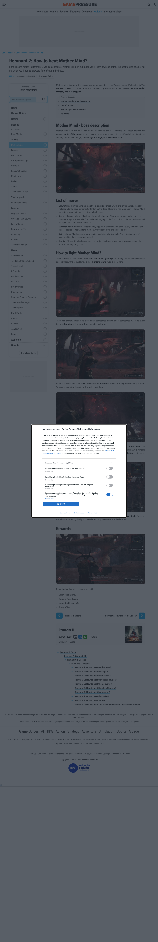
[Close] (121, 429)
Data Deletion (65, 513)
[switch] (109, 468)
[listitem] (79, 463)
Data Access (79, 513)
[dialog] (79, 471)
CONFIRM (61, 504)
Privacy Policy (93, 513)
